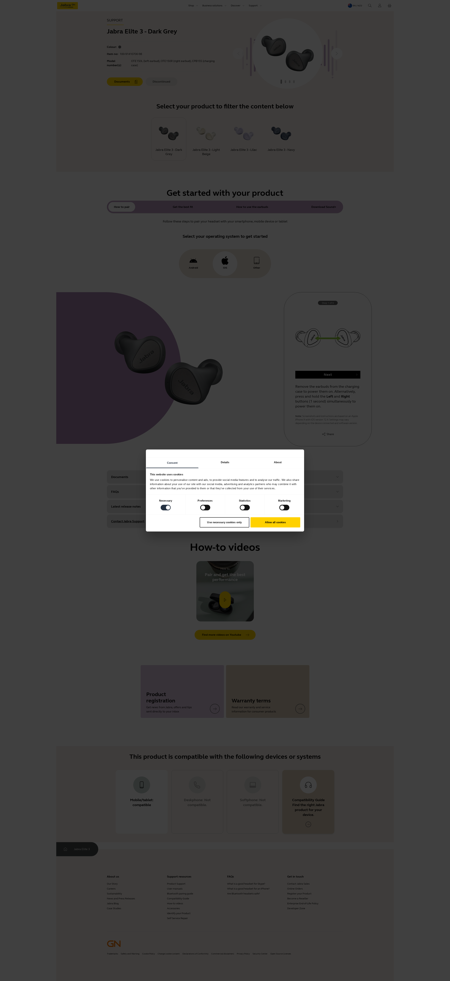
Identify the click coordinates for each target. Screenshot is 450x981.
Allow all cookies (275, 522)
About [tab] (278, 462)
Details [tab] (225, 462)
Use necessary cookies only (224, 522)
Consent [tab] (172, 462)
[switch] (205, 507)
